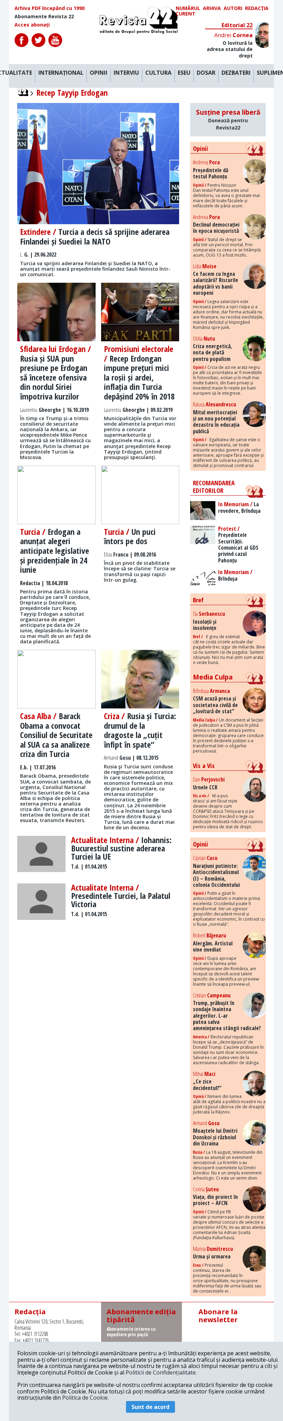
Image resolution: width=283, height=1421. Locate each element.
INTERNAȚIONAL (61, 73)
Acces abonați (32, 25)
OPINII (98, 73)
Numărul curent (188, 11)
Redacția (257, 8)
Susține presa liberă (228, 119)
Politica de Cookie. (85, 1397)
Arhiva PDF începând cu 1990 (49, 8)
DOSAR (206, 73)
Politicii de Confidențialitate (161, 1372)
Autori (233, 8)
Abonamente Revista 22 (44, 16)
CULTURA (158, 73)
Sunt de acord (150, 1407)
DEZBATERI (236, 73)
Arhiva (212, 8)
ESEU (184, 73)
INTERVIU (126, 73)
